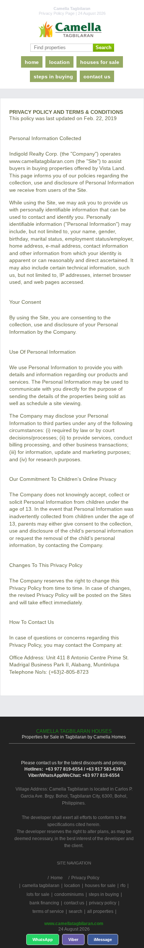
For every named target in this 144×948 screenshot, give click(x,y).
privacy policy (102, 902)
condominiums (69, 894)
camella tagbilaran (40, 885)
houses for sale (99, 62)
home (32, 62)
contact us (96, 76)
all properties (100, 911)
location (59, 62)
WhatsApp (42, 939)
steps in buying (53, 76)
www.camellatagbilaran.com (73, 923)
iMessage (103, 939)
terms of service (48, 911)
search (75, 911)
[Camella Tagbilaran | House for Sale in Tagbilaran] (72, 29)
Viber (73, 939)
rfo (123, 885)
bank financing (44, 902)
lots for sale (38, 894)
